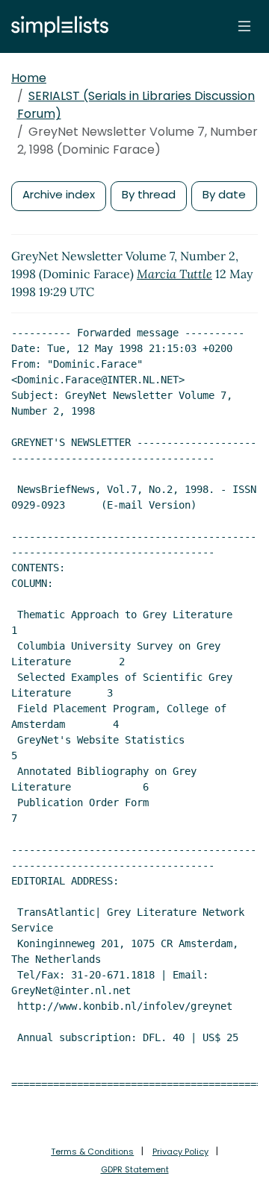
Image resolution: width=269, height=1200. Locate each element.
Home (28, 78)
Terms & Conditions (92, 1151)
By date (224, 194)
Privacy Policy (180, 1151)
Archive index (58, 194)
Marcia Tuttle (174, 273)
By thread (149, 194)
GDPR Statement (135, 1169)
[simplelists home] (56, 26)
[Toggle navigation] (244, 26)
